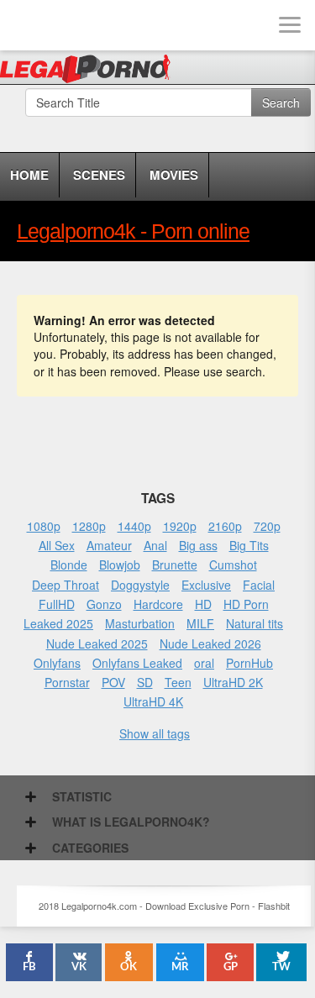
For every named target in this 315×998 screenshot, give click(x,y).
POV (113, 682)
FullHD (57, 604)
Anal (155, 545)
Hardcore (158, 604)
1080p (43, 525)
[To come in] (75, 25)
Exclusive (206, 584)
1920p (180, 525)
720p (267, 525)
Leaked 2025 (58, 623)
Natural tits (254, 623)
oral (204, 662)
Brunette (174, 564)
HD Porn (246, 604)
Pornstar (67, 682)
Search (281, 102)
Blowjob (119, 564)
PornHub (249, 662)
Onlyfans (57, 662)
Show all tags (154, 733)
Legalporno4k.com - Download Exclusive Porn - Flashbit (90, 71)
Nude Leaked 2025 (97, 643)
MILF (200, 623)
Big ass (198, 545)
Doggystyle (140, 584)
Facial (259, 584)
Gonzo (104, 604)
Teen (178, 682)
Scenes (99, 174)
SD (145, 682)
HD (203, 604)
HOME (29, 174)
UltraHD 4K (153, 701)
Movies (174, 174)
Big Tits (249, 545)
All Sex (57, 545)
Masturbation (140, 623)
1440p (134, 525)
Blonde (68, 564)
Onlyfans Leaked (137, 662)
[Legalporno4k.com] (25, 25)
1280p (89, 525)
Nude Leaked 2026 (210, 643)
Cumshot (233, 564)
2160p (225, 525)
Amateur (109, 545)
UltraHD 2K (233, 682)
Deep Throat (65, 584)
